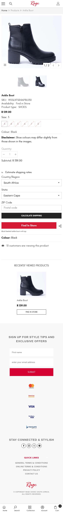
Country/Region (10, 177)
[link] (17, 508)
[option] (31, 41)
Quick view (31, 296)
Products (15, 10)
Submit (31, 372)
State (4, 189)
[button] (53, 65)
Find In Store (29, 225)
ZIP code (6, 202)
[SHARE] (59, 226)
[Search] (11, 3)
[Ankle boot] (31, 285)
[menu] (3, 3)
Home (4, 10)
